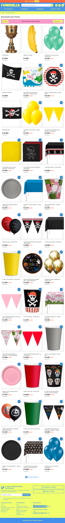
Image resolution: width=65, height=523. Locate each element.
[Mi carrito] (62, 5)
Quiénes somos (20, 514)
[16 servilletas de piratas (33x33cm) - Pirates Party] (32, 151)
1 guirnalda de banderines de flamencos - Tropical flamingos (9, 354)
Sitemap (18, 513)
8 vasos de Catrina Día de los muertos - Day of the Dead (52, 392)
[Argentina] (34, 506)
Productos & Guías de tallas (7, 507)
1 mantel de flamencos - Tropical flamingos (52, 317)
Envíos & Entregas (5, 509)
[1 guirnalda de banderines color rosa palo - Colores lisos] (11, 301)
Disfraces (24, 9)
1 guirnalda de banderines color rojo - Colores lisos (32, 354)
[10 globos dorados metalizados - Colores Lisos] (53, 263)
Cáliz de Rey (5, 55)
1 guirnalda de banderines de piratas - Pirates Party (32, 242)
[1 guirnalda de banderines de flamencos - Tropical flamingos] (11, 338)
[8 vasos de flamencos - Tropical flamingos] (53, 189)
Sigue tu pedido (49, 491)
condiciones (21, 498)
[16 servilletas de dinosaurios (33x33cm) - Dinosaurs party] (32, 77)
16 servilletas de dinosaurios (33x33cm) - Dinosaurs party (30, 93)
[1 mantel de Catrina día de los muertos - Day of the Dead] (32, 450)
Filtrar (6, 21)
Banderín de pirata (6, 92)
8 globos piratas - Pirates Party (9, 242)
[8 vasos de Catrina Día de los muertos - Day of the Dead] (53, 375)
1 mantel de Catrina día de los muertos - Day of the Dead (31, 466)
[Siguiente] (39, 477)
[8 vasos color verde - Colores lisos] (32, 413)
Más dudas (3, 511)
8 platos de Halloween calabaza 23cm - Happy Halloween (31, 280)
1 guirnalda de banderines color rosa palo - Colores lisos (11, 317)
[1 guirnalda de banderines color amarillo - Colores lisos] (53, 114)
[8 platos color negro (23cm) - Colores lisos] (11, 450)
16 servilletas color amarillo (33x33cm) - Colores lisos (9, 168)
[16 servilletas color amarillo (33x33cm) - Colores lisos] (11, 151)
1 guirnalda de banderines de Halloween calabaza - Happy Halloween (52, 429)
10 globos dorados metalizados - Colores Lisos (53, 280)
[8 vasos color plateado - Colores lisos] (53, 338)
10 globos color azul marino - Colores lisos (52, 466)
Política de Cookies (21, 511)
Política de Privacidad (21, 510)
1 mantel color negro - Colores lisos (53, 242)
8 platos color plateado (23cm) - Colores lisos (10, 205)
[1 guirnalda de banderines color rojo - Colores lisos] (32, 338)
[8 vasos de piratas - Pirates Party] (32, 301)
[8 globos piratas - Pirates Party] (11, 226)
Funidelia (3, 12)
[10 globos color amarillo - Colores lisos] (32, 114)
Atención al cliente (49, 487)
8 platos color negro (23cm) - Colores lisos (11, 466)
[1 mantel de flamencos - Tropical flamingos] (53, 301)
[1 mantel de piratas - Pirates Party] (53, 151)
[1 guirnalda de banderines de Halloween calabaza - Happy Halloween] (53, 413)
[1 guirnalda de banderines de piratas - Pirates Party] (32, 226)
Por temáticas (8, 9)
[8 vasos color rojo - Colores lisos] (32, 375)
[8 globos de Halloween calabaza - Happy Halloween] (11, 413)
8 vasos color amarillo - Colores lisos (11, 279)
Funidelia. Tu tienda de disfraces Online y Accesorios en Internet (10, 5)
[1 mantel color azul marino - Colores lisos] (32, 189)
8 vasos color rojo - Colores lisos (31, 391)
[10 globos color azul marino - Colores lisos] (53, 450)
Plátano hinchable (28, 55)
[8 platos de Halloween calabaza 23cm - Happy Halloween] (32, 263)
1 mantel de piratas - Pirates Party (53, 167)
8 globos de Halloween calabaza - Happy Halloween (10, 429)
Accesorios (39, 9)
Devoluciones (4, 510)
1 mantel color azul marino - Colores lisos (32, 205)
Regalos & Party (55, 9)
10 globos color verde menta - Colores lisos (52, 55)
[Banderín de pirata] (11, 77)
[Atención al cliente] (59, 5)
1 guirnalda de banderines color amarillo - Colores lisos (52, 130)
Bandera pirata (6, 129)
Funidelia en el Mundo (21, 506)
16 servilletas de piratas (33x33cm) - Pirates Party (32, 168)
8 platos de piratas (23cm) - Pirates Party (53, 93)
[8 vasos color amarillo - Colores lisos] (11, 263)
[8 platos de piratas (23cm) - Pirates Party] (53, 77)
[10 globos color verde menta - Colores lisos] (53, 39)
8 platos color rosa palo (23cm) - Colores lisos (10, 392)
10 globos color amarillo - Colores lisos (32, 130)
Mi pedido (3, 506)
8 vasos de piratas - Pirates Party (31, 316)
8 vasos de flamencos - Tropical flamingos (52, 205)
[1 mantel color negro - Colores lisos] (53, 226)
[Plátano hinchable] (32, 39)
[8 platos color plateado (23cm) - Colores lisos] (11, 189)
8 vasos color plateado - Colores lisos (52, 354)
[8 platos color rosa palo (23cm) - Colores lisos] (11, 375)
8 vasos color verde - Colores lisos (32, 428)
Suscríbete (26, 494)
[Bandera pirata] (11, 114)
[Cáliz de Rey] (11, 39)
